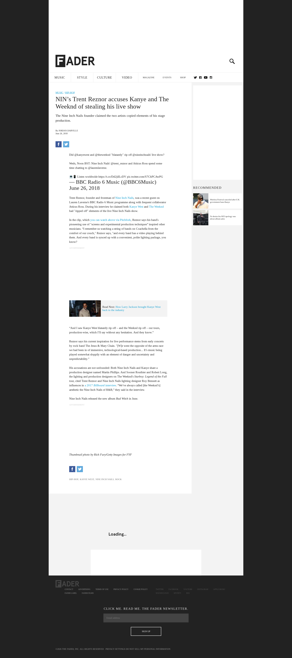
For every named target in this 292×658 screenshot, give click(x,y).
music (59, 92)
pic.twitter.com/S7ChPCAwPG (145, 176)
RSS (188, 593)
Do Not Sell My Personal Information (148, 649)
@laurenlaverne (97, 167)
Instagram (202, 589)
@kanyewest (81, 154)
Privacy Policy (121, 589)
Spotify (177, 593)
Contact (69, 589)
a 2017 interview (100, 385)
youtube (205, 77)
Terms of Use (102, 589)
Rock (118, 479)
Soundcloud (162, 593)
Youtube (187, 589)
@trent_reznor (119, 163)
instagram (211, 77)
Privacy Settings (115, 649)
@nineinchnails (141, 154)
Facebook (173, 589)
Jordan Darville (68, 131)
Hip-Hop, (74, 479)
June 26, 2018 (84, 188)
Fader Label (71, 593)
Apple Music (219, 589)
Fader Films (88, 593)
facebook (200, 77)
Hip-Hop (70, 92)
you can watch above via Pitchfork (110, 219)
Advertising (84, 589)
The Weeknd (156, 206)
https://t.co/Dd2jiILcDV (112, 176)
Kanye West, (87, 479)
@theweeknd (102, 154)
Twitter (195, 77)
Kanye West (136, 206)
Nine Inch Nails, (105, 479)
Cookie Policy (141, 589)
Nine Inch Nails (124, 197)
